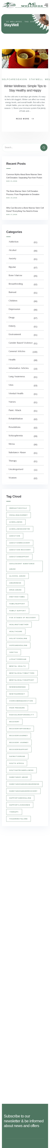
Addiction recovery (20, 550)
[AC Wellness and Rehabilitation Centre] (25, 5)
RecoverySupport (18, 749)
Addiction (14, 536)
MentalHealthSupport (21, 680)
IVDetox (13, 652)
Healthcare (15, 631)
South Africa (16, 763)
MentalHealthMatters (21, 673)
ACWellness (15, 522)
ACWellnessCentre (19, 529)
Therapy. (14, 812)
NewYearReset (17, 694)
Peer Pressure (17, 708)
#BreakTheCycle (18, 508)
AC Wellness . (15, 22)
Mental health (17, 666)
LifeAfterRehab (17, 659)
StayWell (36, 79)
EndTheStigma (17, 597)
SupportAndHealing (20, 798)
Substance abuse (18, 777)
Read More (22, 119)
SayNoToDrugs (17, 756)
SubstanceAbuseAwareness (24, 784)
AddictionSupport (19, 557)
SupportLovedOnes (19, 805)
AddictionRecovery (19, 543)
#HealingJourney (18, 515)
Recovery (14, 722)
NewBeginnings (17, 687)
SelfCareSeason (14, 79)
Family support (17, 611)
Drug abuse (15, 590)
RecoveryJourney (18, 735)
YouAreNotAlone (18, 819)
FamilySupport (17, 604)
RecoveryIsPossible (20, 729)
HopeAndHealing (18, 645)
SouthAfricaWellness (21, 770)
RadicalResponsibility (21, 715)
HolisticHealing (18, 638)
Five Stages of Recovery (22, 618)
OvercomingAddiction (21, 701)
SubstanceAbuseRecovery (23, 791)
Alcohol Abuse (17, 576)
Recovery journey (19, 742)
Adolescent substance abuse (22, 566)
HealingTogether (19, 624)
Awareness (15, 583)
